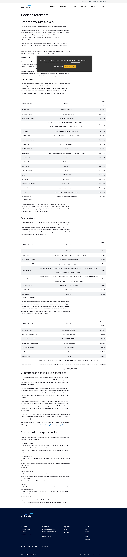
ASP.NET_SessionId (69, 343)
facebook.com (26, 157)
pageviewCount (57, 268)
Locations (95, 1)
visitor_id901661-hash (66, 118)
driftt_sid (69, 251)
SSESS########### (68, 339)
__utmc (69, 285)
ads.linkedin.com (27, 149)
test (64, 272)
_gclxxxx (95, 268)
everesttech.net (27, 196)
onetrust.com (26, 352)
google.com (25, 175)
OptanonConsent (69, 347)
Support (90, 1)
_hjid (40, 268)
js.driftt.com (25, 294)
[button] (24, 527)
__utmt (66, 264)
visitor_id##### (69, 114)
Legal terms (94, 555)
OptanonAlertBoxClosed (68, 330)
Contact (84, 1)
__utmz (76, 264)
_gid (44, 268)
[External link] (22, 546)
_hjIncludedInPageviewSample (68, 259)
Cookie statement (84, 555)
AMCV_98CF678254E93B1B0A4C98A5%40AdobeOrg (66, 127)
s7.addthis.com (26, 188)
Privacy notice (102, 555)
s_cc (67, 272)
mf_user (54, 255)
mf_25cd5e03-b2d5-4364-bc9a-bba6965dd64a (68, 281)
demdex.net (25, 166)
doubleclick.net (26, 162)
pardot (62, 114)
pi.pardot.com (26, 153)
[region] (64, 64)
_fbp (49, 123)
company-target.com (28, 183)
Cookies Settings (58, 66)
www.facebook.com (28, 140)
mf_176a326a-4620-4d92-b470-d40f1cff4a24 (71, 255)
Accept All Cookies (70, 66)
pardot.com (25, 131)
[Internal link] (26, 6)
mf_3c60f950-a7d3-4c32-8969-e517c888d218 (83, 277)
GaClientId (63, 285)
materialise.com (26, 365)
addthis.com (25, 179)
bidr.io (24, 192)
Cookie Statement (75, 62)
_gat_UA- (75, 285)
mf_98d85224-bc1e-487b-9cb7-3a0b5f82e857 (53, 277)
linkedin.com (25, 144)
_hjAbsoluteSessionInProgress (72, 268)
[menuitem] (53, 6)
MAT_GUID (59, 272)
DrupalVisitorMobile (69, 334)
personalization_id (66, 110)
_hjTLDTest (88, 268)
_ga (83, 268)
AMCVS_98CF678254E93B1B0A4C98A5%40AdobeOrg (68, 123)
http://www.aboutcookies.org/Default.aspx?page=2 (48, 425)
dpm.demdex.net (27, 170)
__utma (61, 264)
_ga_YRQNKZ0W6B (75, 272)
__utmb (71, 264)
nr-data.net (25, 290)
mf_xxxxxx (49, 268)
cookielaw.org (26, 356)
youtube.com (26, 136)
